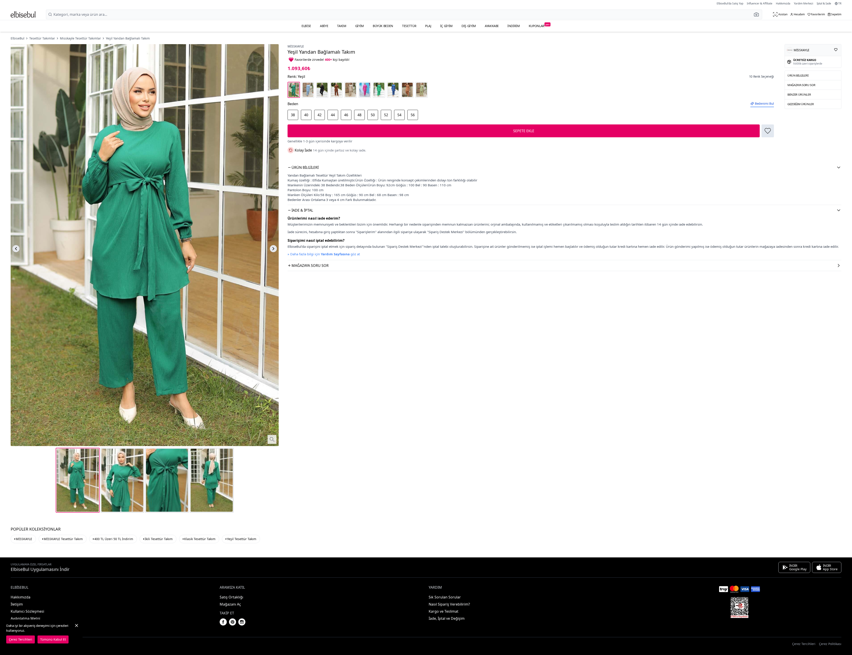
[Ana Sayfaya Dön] (23, 14)
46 (346, 114)
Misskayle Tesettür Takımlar (80, 38)
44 (333, 114)
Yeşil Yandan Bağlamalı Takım (128, 38)
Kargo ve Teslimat (443, 611)
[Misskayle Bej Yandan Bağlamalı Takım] (350, 90)
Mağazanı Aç (230, 604)
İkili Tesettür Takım (159, 539)
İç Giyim (446, 26)
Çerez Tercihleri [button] (803, 644)
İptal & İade (824, 3)
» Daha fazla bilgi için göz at (324, 254)
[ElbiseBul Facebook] (223, 621)
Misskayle (296, 46)
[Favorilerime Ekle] (767, 130)
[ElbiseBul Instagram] (241, 621)
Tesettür (409, 26)
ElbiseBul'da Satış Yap (730, 3)
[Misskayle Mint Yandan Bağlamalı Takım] (421, 90)
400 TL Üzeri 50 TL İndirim (113, 539)
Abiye (324, 26)
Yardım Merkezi (803, 3)
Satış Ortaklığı (231, 597)
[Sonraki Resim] (273, 248)
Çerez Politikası (830, 644)
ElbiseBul (17, 38)
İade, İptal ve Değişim (447, 618)
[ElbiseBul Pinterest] (232, 621)
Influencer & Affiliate (759, 3)
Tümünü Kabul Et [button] (53, 639)
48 (359, 114)
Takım (341, 26)
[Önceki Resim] (16, 248)
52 (386, 114)
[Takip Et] (836, 49)
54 (399, 114)
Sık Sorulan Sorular (445, 597)
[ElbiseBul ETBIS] (739, 607)
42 (319, 114)
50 (373, 114)
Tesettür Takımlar (42, 38)
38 (293, 114)
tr (839, 3)
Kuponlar (539, 25)
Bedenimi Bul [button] (764, 103)
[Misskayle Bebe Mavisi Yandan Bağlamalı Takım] (308, 90)
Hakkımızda (783, 3)
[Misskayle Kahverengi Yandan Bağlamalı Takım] (336, 90)
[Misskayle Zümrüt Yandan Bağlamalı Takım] (379, 90)
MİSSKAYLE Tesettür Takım (63, 539)
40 (306, 114)
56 (413, 114)
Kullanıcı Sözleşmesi (27, 611)
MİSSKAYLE (24, 539)
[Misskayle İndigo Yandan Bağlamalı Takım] (393, 90)
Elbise (306, 26)
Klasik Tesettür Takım (199, 539)
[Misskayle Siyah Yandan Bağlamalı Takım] (322, 90)
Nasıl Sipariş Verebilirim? (449, 604)
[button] (758, 14)
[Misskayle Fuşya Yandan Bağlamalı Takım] (364, 90)
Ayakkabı (492, 26)
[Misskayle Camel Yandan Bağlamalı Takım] (407, 90)
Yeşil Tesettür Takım (241, 539)
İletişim (17, 604)
